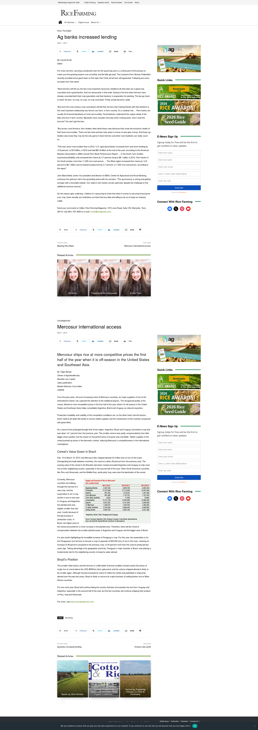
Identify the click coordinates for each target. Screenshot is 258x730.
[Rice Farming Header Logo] (77, 13)
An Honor (72, 293)
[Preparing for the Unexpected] (104, 277)
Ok (195, 726)
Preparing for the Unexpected (104, 293)
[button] (195, 22)
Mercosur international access (137, 245)
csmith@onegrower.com (100, 211)
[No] (254, 726)
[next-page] (63, 301)
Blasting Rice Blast (65, 245)
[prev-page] (59, 301)
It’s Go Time (135, 293)
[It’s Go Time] (135, 277)
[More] (140, 229)
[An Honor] (72, 277)
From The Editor (64, 31)
